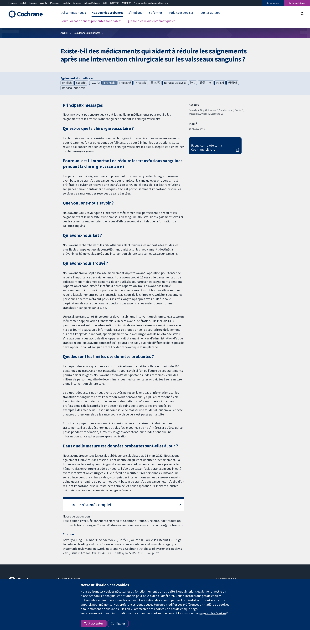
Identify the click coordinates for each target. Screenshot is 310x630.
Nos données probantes (86, 32)
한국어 (232, 83)
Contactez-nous (227, 578)
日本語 (155, 83)
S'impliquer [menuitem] (136, 13)
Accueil (64, 32)
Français (13, 2)
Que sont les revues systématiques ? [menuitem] (151, 21)
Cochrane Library (297, 2)
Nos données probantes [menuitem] (107, 13)
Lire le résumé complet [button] (90, 504)
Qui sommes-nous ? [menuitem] (73, 13)
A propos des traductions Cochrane (151, 2)
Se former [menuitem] (155, 13)
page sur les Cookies (212, 613)
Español (33, 2)
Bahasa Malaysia (92, 2)
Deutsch (77, 2)
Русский (54, 2)
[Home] (29, 14)
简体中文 (126, 2)
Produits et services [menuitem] (180, 13)
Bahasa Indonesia (74, 88)
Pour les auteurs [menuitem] (209, 13)
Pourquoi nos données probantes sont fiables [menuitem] (91, 21)
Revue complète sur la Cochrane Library (206, 147)
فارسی (43, 2)
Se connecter (273, 2)
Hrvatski (66, 2)
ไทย (105, 2)
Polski (220, 83)
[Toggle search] (302, 13)
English (23, 2)
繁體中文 (114, 2)
